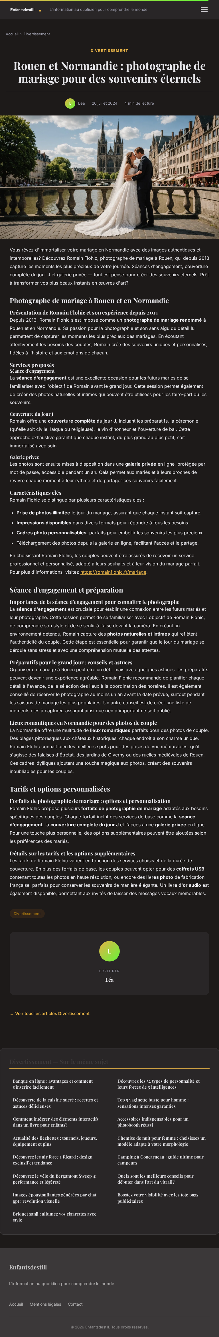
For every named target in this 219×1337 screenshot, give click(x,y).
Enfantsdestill (28, 1267)
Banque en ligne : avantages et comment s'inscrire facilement (53, 1084)
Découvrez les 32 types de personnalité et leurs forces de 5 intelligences (158, 1084)
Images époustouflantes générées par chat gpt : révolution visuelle (54, 1198)
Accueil (12, 34)
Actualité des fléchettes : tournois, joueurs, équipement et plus (55, 1141)
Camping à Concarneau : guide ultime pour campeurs (160, 1160)
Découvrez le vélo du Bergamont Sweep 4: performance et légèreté (54, 1179)
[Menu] (204, 9)
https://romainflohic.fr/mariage (113, 572)
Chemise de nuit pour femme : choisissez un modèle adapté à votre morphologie (161, 1141)
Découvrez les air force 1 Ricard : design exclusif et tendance (52, 1160)
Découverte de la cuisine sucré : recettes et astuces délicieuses (55, 1103)
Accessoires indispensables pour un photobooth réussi (152, 1122)
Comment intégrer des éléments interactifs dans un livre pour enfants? (56, 1122)
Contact (75, 1304)
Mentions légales (45, 1304)
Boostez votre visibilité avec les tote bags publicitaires (157, 1198)
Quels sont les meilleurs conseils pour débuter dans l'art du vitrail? (155, 1179)
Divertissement (37, 34)
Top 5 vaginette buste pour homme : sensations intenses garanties (152, 1103)
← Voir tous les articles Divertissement (50, 1013)
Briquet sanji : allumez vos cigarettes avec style (54, 1217)
